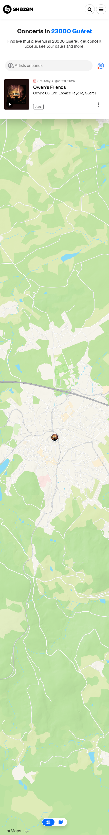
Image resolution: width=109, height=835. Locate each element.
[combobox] (48, 66)
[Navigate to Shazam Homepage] (18, 9)
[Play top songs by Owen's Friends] (9, 104)
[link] (52, 94)
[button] (101, 9)
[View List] (48, 822)
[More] (98, 105)
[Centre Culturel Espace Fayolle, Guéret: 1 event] (55, 438)
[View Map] (61, 822)
